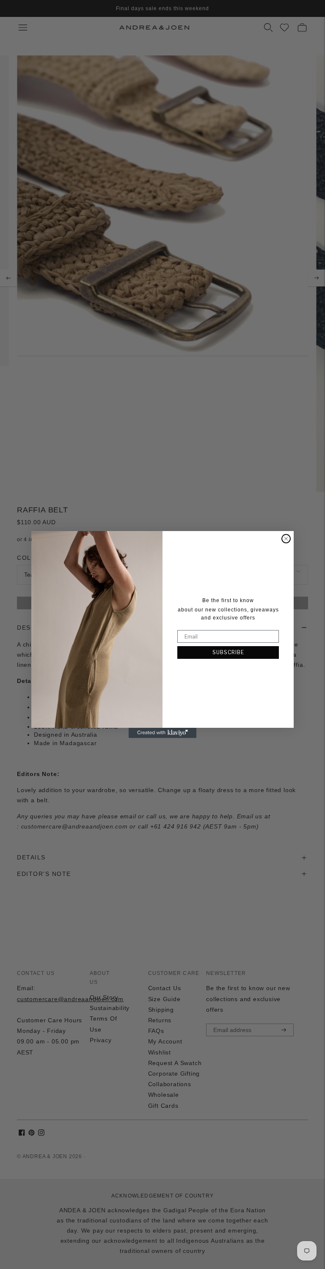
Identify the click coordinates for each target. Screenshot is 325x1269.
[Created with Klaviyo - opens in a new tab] (162, 733)
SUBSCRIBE (228, 652)
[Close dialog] (286, 538)
